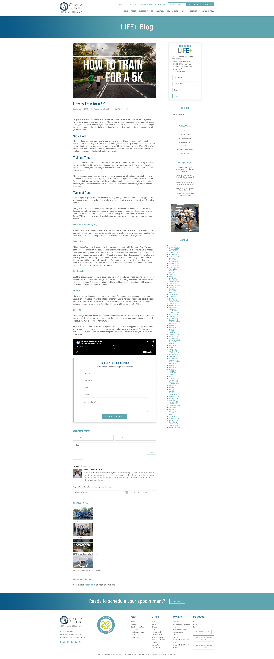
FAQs (174, 635)
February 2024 (174, 252)
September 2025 (174, 247)
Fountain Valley (157, 632)
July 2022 (172, 271)
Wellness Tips (184, 153)
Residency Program (137, 632)
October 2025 (173, 245)
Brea (153, 622)
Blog (184, 131)
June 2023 (172, 260)
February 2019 (174, 334)
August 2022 (173, 269)
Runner (90, 487)
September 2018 (174, 340)
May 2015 (172, 413)
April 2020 (172, 309)
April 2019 (172, 331)
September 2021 (174, 285)
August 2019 (173, 324)
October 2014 (173, 426)
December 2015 (174, 400)
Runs (102, 487)
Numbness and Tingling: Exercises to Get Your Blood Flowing (185, 169)
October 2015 (173, 404)
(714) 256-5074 (133, 4)
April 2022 (172, 276)
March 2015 (173, 416)
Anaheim (155, 624)
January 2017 (173, 376)
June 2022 (172, 273)
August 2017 (173, 364)
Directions (176, 627)
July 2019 (172, 325)
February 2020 (174, 313)
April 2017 (172, 371)
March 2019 (173, 333)
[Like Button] (127, 492)
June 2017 (172, 367)
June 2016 (172, 389)
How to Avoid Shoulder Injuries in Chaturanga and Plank (185, 177)
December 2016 (174, 378)
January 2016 (173, 398)
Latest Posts (86, 466)
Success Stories (178, 632)
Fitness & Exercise (185, 138)
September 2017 (174, 362)
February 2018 (174, 353)
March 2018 (173, 351)
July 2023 (172, 258)
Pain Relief (184, 146)
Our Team (134, 629)
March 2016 (173, 395)
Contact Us (134, 637)
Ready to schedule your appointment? (127, 601)
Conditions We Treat (137, 627)
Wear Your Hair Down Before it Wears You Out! (185, 194)
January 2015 (173, 420)
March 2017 (173, 373)
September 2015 (174, 405)
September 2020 (174, 305)
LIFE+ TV (196, 624)
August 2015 (173, 407)
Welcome (176, 622)
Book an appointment (177, 4)
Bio (76, 466)
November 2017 (174, 358)
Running (97, 487)
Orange (154, 627)
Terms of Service (163, 654)
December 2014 (174, 422)
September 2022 (174, 267)
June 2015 (172, 411)
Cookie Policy (152, 654)
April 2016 (172, 393)
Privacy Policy (142, 654)
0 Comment (123, 109)
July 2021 (172, 289)
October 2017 (173, 360)
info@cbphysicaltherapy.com (72, 634)
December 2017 (174, 356)
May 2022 (172, 274)
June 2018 (172, 345)
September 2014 (174, 427)
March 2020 (173, 311)
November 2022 (174, 263)
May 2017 (172, 369)
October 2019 (173, 320)
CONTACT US (177, 601)
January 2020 (173, 314)
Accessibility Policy (131, 654)
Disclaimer (173, 654)
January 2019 (173, 336)
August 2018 (173, 342)
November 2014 (174, 424)
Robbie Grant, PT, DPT (93, 470)
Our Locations (156, 647)
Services (134, 624)
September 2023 (174, 256)
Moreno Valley (156, 645)
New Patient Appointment (181, 624)
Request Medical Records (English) (204, 638)
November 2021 (174, 282)
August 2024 (173, 251)
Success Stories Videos (185, 150)
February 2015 (174, 418)
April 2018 (172, 349)
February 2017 (174, 375)
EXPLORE (185, 223)
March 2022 (173, 278)
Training (108, 487)
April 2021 (172, 293)
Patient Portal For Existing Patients (200, 4)
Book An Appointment (202, 632)
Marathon (84, 487)
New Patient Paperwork (180, 629)
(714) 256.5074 (68, 631)
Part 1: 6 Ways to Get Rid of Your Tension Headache (185, 183)
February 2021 (174, 296)
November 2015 (174, 402)
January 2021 (173, 298)
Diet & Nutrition (185, 135)
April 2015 (172, 415)
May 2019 (172, 329)
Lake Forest (156, 642)
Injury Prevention (185, 142)
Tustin (154, 629)
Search (120, 4)
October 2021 (173, 283)
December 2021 (174, 280)
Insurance (176, 637)
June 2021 (172, 291)
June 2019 (172, 327)
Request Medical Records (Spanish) (204, 646)
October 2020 (173, 303)
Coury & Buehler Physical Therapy (71, 7)
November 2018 (174, 338)
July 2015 (172, 409)
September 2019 (174, 322)
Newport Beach (157, 635)
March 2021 (173, 294)
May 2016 (172, 391)
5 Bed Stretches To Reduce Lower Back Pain (185, 189)
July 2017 (172, 365)
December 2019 (174, 316)
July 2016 (172, 387)
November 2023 (174, 254)
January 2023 (173, 262)
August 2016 (173, 385)
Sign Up (151, 452)
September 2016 (174, 384)
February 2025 (174, 249)
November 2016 (174, 380)
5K (79, 487)
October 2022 (173, 265)
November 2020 (174, 302)
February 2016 (174, 396)
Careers (133, 635)
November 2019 (174, 318)
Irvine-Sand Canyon (158, 640)
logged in (90, 584)
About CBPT (135, 622)
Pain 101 (196, 627)
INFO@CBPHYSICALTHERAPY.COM (154, 4)
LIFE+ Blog (196, 622)
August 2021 (173, 287)
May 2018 (172, 347)
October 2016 (173, 382)
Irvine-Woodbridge (158, 637)
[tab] (76, 466)
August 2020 (173, 307)
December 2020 (174, 300)
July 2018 (172, 344)
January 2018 (173, 354)
